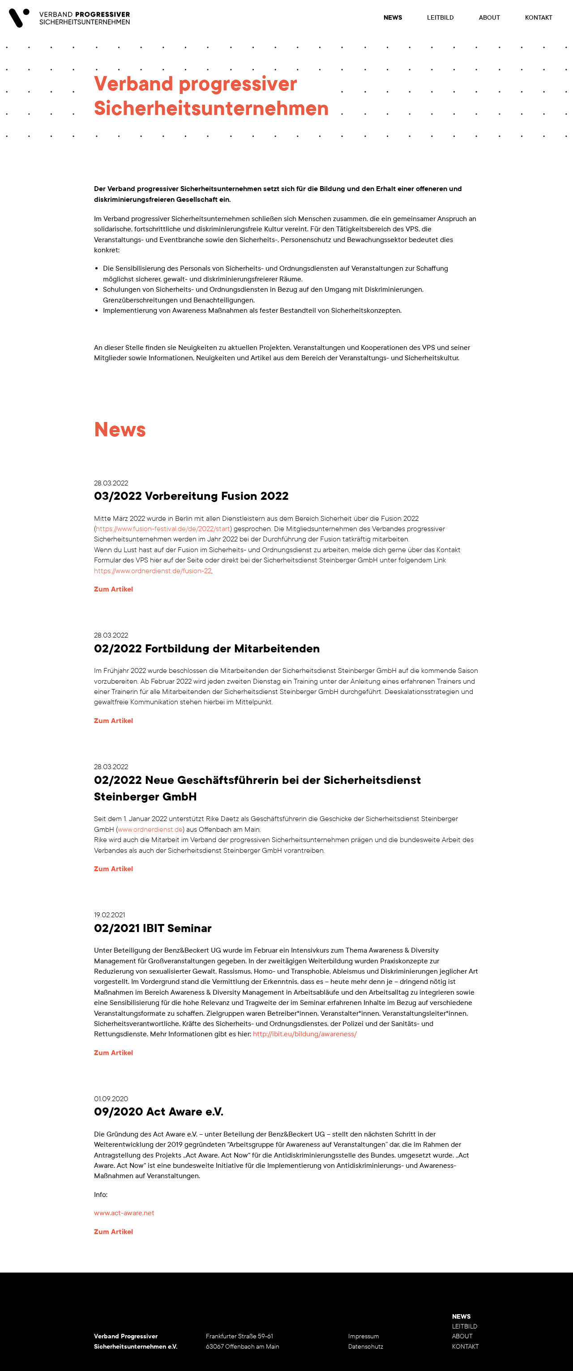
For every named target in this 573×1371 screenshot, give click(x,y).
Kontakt (538, 17)
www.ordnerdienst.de (150, 829)
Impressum (363, 1336)
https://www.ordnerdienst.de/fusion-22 (152, 570)
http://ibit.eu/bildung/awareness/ (305, 1034)
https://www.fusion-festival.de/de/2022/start (163, 528)
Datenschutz (365, 1346)
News (393, 17)
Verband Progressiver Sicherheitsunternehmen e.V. (69, 18)
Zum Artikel (113, 589)
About (489, 17)
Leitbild (440, 17)
